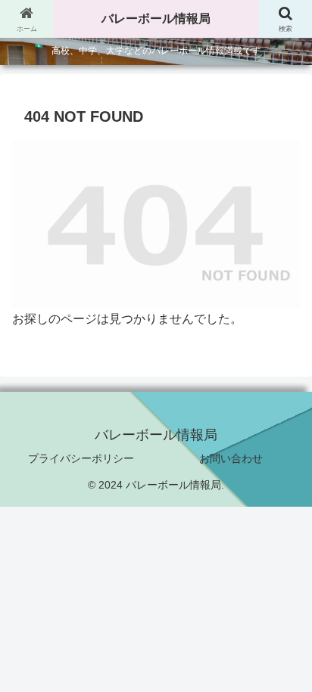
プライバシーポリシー (81, 458)
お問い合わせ (231, 458)
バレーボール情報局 (156, 18)
